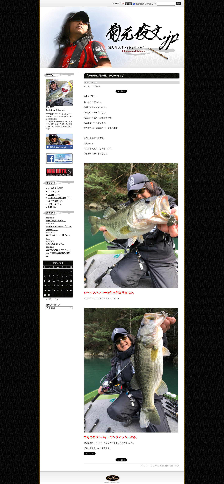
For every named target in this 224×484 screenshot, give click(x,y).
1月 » (56, 299)
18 (54, 285)
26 (58, 290)
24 (49, 290)
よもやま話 (53, 201)
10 (49, 281)
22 (71, 285)
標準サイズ (123, 3)
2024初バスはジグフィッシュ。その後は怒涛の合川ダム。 (58, 253)
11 (54, 281)
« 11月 (49, 299)
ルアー (51, 194)
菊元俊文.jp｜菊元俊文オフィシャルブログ (112, 37)
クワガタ (52, 204)
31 (49, 295)
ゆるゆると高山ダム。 (56, 244)
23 (45, 290)
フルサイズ (130, 3)
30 (45, 295)
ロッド (51, 191)
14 (67, 281)
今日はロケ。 (91, 96)
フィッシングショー (57, 198)
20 (62, 285)
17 (49, 285)
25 (54, 290)
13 (62, 281)
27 (62, 290)
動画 (50, 207)
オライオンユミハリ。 (56, 221)
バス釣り (52, 188)
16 (45, 285)
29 (71, 290)
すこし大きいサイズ (126, 3)
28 (67, 290)
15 (71, 281)
